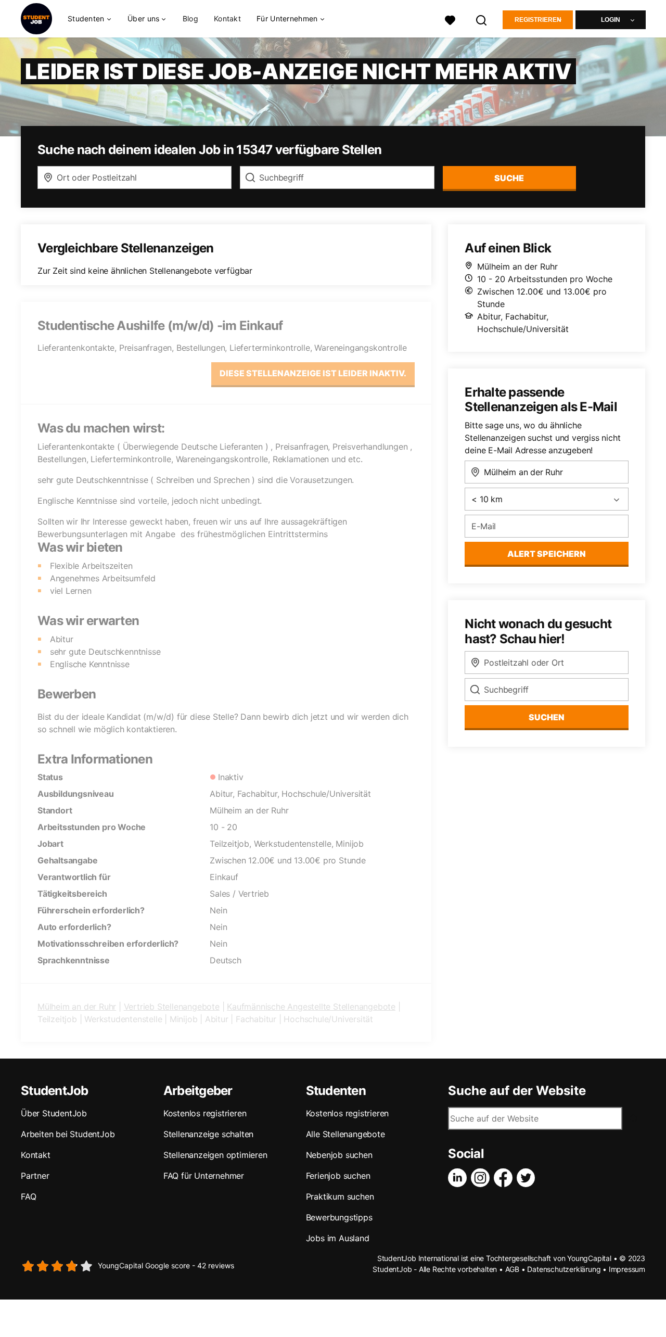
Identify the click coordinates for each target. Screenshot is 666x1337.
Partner (35, 1175)
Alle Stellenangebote (345, 1134)
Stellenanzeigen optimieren (215, 1155)
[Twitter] (528, 1177)
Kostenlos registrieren (205, 1113)
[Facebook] (505, 1177)
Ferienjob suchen (338, 1175)
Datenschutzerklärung (563, 1269)
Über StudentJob (54, 1113)
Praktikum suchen (340, 1196)
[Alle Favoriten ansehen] (450, 19)
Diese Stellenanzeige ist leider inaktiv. (313, 373)
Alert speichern (546, 554)
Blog (190, 18)
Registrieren (538, 19)
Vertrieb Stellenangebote (172, 1006)
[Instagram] (482, 1177)
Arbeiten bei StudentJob (67, 1134)
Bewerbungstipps (339, 1217)
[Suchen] (481, 19)
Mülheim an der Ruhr (76, 1006)
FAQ (28, 1196)
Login (610, 19)
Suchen (547, 717)
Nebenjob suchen (339, 1155)
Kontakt (227, 18)
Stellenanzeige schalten (208, 1134)
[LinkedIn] (459, 1177)
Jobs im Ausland (337, 1238)
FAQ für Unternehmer (203, 1175)
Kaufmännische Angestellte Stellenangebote (311, 1006)
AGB (512, 1269)
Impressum (627, 1269)
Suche (509, 178)
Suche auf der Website (517, 1091)
